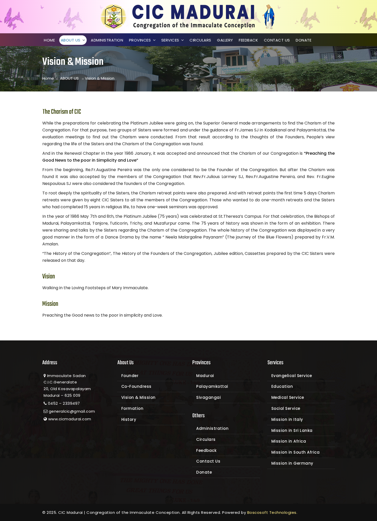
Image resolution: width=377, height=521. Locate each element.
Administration (212, 428)
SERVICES (171, 40)
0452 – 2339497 (64, 403)
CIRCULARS (200, 40)
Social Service (285, 408)
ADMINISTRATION (107, 40)
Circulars (206, 439)
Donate (204, 472)
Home (48, 78)
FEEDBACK (248, 40)
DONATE (303, 40)
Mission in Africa (288, 441)
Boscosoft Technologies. (272, 512)
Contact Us (208, 461)
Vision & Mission (138, 397)
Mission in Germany (292, 463)
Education (282, 386)
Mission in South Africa (295, 452)
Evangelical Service (291, 375)
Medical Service (287, 397)
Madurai (205, 375)
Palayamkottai (212, 386)
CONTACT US (277, 40)
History (128, 419)
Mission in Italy (287, 419)
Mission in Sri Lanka (292, 430)
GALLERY (225, 40)
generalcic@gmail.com (72, 411)
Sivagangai (208, 397)
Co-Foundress (136, 386)
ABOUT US (71, 40)
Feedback (206, 450)
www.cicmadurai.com (69, 419)
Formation (132, 408)
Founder (130, 375)
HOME (49, 40)
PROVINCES (140, 40)
